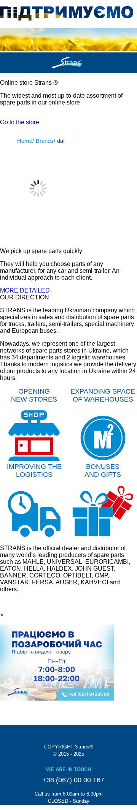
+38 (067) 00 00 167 (72, 780)
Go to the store (19, 122)
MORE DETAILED (25, 290)
